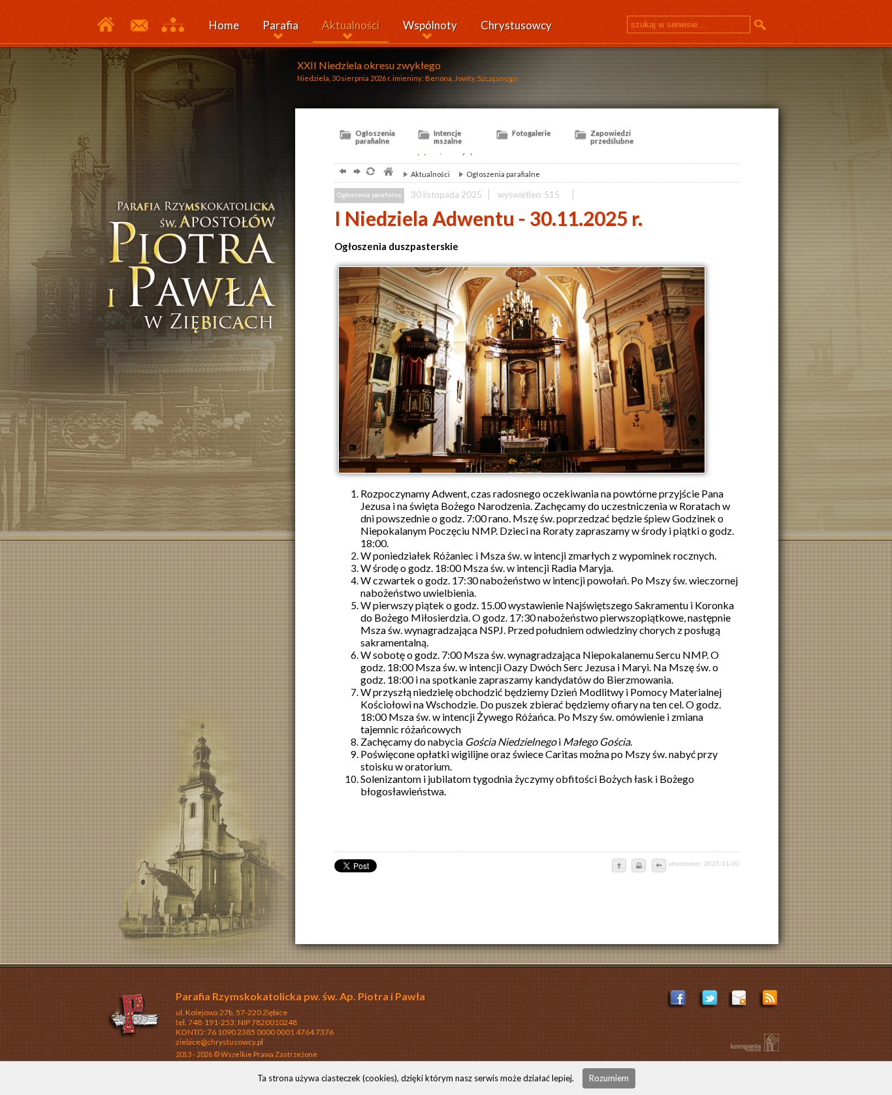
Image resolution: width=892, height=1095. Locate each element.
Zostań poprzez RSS (771, 1002)
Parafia (280, 25)
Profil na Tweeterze (709, 1002)
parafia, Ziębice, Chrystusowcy (387, 172)
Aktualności (350, 25)
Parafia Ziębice (106, 25)
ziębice (197, 270)
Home (224, 25)
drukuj (638, 866)
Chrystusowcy (516, 25)
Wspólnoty (430, 25)
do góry (619, 866)
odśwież (369, 172)
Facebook (679, 1002)
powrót (341, 172)
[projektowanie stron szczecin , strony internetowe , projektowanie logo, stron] (752, 1042)
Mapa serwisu (172, 25)
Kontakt (138, 25)
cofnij (658, 866)
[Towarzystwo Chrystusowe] (134, 1017)
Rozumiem (609, 1078)
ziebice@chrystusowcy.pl (219, 1042)
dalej (355, 172)
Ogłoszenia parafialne (496, 174)
